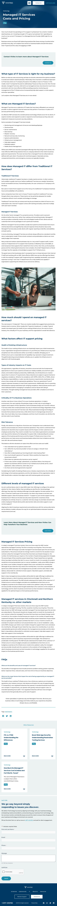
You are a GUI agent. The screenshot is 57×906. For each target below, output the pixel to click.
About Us (35, 891)
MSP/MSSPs (8, 711)
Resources (43, 891)
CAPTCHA (4, 867)
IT (29, 891)
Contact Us (48, 62)
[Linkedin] (53, 903)
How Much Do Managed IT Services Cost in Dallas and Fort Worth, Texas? (14, 770)
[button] (29, 3)
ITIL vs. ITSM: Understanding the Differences (11, 737)
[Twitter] (50, 903)
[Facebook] (43, 903)
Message (4, 853)
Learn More (48, 530)
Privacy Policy (34, 903)
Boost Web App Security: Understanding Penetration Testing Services (42, 737)
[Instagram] (46, 903)
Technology (6, 11)
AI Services (14, 891)
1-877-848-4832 (50, 3)
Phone (3, 845)
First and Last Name (8, 829)
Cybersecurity (22, 891)
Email (3, 837)
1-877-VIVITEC (29, 820)
